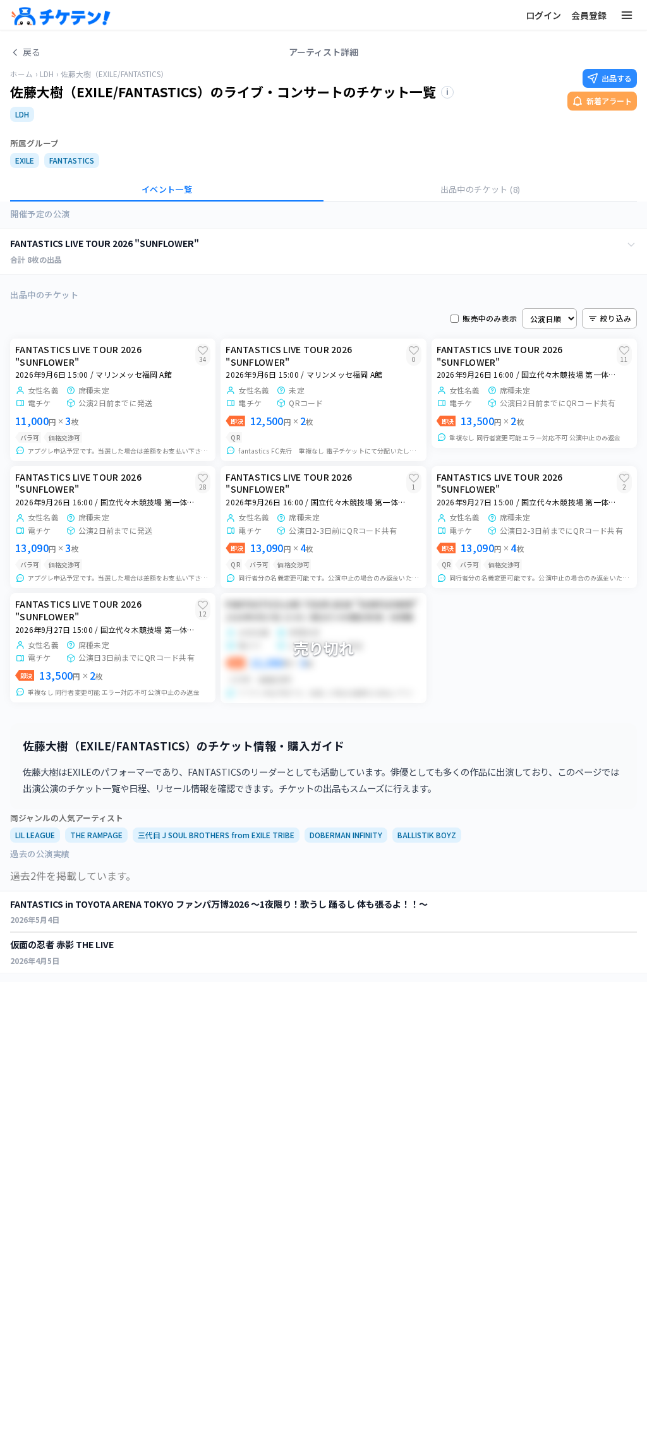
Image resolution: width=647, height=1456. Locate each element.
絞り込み (615, 318)
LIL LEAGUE (35, 834)
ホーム (21, 74)
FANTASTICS (71, 160)
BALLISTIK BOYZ (426, 834)
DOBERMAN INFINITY (346, 834)
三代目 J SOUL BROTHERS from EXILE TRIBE (216, 834)
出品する (617, 78)
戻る (31, 51)
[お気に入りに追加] (203, 350)
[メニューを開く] (626, 15)
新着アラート (609, 100)
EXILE (24, 160)
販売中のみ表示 (490, 318)
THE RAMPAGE (96, 834)
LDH (47, 74)
